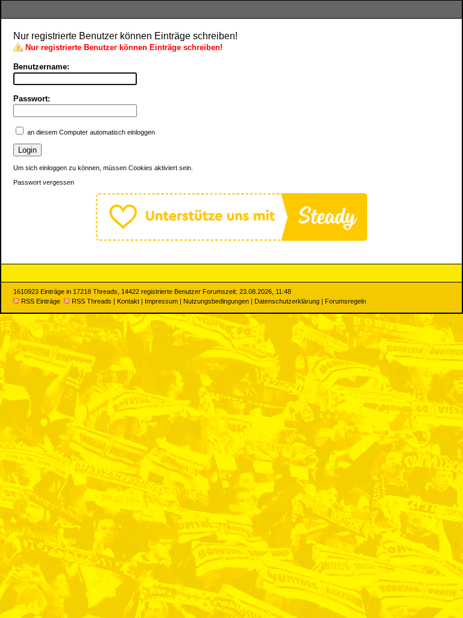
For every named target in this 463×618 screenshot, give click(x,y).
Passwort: (31, 98)
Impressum (161, 301)
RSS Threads (92, 301)
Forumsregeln (345, 301)
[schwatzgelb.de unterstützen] (231, 238)
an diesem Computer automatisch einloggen (91, 132)
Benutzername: (41, 66)
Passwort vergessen (43, 182)
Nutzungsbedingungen (216, 301)
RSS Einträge (40, 301)
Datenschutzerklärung (287, 301)
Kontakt (128, 301)
